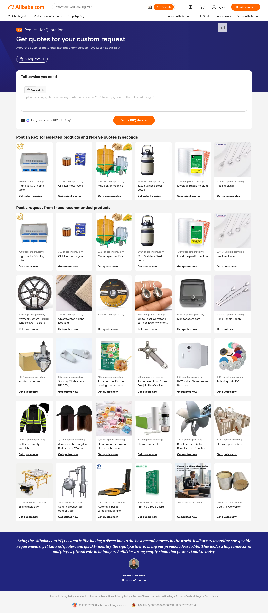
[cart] (203, 7)
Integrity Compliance (206, 596)
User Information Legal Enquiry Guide (171, 596)
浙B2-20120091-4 (186, 605)
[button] (150, 7)
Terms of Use (140, 596)
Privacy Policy (123, 596)
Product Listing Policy (62, 596)
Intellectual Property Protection (95, 596)
